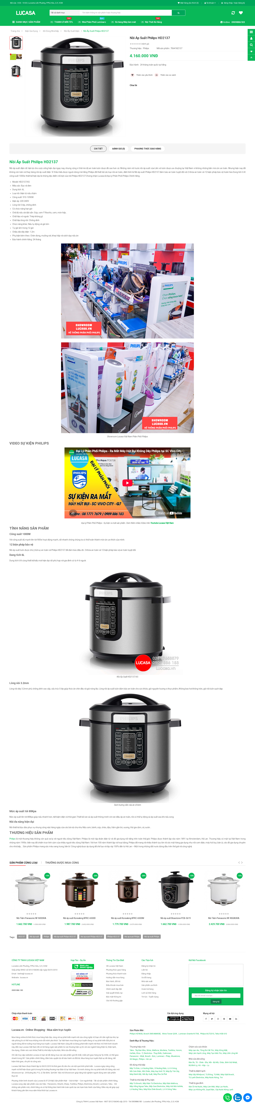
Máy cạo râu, (194, 1050)
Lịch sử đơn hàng (149, 993)
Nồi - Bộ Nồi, (214, 1062)
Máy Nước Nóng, (212, 1077)
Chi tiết (98, 149)
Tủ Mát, (217, 1074)
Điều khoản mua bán (115, 985)
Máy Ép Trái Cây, (172, 1071)
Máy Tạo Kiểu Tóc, (214, 1053)
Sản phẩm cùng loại (23, 862)
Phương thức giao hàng (147, 149)
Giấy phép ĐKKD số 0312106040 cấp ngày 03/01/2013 (34, 970)
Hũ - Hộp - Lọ (203, 1065)
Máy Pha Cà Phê (160, 1074)
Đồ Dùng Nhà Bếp (51, 31)
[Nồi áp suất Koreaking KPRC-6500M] (127, 890)
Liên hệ (145, 970)
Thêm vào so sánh (168, 75)
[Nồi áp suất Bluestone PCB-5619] (176, 890)
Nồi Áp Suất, (147, 1074)
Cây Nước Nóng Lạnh (224, 1089)
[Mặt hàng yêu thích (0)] (240, 13)
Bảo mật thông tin (113, 997)
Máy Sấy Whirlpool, (197, 1074)
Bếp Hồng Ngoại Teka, (139, 1086)
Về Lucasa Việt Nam (114, 966)
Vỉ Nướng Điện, (160, 1068)
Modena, (163, 1050)
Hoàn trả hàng (147, 989)
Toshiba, (171, 1050)
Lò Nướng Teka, (136, 1089)
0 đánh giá (144, 44)
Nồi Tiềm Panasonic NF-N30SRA (31, 918)
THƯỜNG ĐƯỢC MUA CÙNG (62, 862)
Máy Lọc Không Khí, (197, 1089)
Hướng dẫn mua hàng (115, 977)
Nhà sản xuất (147, 981)
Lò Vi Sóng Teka (169, 1089)
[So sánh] (233, 13)
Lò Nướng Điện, (147, 1068)
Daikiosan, (167, 1053)
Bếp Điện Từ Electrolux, (152, 1083)
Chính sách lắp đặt (114, 989)
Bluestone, (175, 1056)
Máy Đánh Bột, (136, 1074)
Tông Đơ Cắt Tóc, (207, 1050)
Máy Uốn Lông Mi (230, 1053)
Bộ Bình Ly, (193, 1065)
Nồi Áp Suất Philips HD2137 (96, 31)
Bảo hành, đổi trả (113, 981)
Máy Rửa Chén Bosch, (153, 1089)
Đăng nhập (228, 3)
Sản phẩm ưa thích (149, 985)
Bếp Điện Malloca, (170, 1083)
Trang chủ (15, 31)
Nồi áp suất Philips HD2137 (65, 937)
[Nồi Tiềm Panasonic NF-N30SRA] (31, 890)
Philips (12, 839)
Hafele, (133, 1053)
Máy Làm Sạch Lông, (197, 1053)
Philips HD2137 (113, 937)
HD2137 (21, 937)
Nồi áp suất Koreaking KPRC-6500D (79, 918)
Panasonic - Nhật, (137, 1056)
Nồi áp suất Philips (151, 937)
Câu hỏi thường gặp (114, 1000)
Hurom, (179, 1050)
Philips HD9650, (136, 1034)
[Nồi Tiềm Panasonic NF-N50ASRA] (224, 890)
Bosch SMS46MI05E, (152, 1034)
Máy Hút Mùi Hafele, (174, 1086)
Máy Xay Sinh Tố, (158, 1071)
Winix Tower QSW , (170, 1034)
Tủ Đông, (209, 1074)
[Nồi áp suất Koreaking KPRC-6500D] (79, 890)
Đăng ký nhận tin (149, 966)
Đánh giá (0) (118, 149)
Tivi (221, 1077)
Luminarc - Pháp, (164, 1056)
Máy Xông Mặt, (221, 1050)
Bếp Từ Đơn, (135, 1068)
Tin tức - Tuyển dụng (150, 997)
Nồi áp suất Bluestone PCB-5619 (176, 918)
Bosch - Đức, (150, 1056)
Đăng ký (241, 3)
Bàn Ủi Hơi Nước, (196, 1086)
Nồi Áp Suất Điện (71, 31)
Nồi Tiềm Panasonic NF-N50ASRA (223, 918)
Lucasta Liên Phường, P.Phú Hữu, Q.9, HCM (29, 966)
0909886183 (238, 22)
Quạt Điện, (210, 1089)
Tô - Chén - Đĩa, (202, 1062)
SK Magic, (134, 1059)
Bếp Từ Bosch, (136, 1083)
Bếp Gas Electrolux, (157, 1086)
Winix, (149, 1050)
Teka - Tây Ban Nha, (138, 1050)
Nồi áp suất (34, 937)
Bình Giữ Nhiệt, (231, 1062)
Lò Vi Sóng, (172, 1068)
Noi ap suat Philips (132, 937)
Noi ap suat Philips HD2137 (92, 937)
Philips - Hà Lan (145, 1059)
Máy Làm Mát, (209, 1086)
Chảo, (222, 1062)
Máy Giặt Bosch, (227, 1074)
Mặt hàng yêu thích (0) (189, 3)
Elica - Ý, (139, 1053)
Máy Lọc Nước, (222, 1086)
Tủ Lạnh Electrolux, (197, 1077)
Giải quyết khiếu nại (114, 993)
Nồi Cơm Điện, (136, 1071)
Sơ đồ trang (146, 977)
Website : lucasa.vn (20, 977)
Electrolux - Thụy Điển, (153, 1053)
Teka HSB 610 (221, 1034)
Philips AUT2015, (207, 1034)
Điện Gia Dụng (31, 31)
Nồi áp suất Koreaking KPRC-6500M (127, 918)
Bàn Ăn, (192, 1062)
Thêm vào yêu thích (144, 75)
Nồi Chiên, (146, 1071)
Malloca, (155, 1050)
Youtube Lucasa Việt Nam (162, 523)
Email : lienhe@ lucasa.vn (22, 974)
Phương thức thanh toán (116, 974)
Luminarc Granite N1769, (189, 1034)
